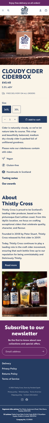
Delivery (6, 363)
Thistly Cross (18, 388)
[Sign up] (43, 351)
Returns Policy (9, 373)
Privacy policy (12, 392)
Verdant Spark (35, 388)
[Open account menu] (40, 10)
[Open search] (8, 10)
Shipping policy (16, 395)
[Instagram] (22, 399)
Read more (11, 264)
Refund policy (24, 392)
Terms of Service (10, 378)
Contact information (31, 395)
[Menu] (3, 10)
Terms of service (35, 392)
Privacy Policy (9, 368)
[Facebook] (26, 399)
